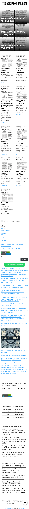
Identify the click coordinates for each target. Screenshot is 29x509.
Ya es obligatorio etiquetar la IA (12, 426)
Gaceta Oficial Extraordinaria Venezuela (4, 89)
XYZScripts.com (21, 508)
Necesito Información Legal (14, 264)
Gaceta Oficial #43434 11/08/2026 (13, 412)
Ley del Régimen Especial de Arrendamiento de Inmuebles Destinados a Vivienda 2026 (11, 483)
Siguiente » (18, 221)
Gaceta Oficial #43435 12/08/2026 (13, 409)
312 (13, 221)
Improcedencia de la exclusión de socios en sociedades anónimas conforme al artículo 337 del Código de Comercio (14, 310)
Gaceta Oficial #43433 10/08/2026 (13, 415)
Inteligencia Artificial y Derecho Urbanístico (13, 355)
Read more (4, 83)
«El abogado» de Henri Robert (9, 363)
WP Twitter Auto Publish (9, 508)
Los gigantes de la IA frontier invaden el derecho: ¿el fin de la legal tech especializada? (14, 447)
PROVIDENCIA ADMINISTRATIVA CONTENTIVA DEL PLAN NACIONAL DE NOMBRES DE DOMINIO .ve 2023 (12, 292)
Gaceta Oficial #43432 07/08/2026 (13, 418)
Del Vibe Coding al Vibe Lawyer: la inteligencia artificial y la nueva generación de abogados (13, 454)
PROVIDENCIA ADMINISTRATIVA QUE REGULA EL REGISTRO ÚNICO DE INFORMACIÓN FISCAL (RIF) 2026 (14, 280)
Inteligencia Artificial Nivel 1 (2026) (11, 249)
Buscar (3, 257)
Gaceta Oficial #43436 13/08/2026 (13, 406)
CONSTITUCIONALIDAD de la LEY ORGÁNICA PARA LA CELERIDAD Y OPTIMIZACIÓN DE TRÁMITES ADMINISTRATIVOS (14, 299)
